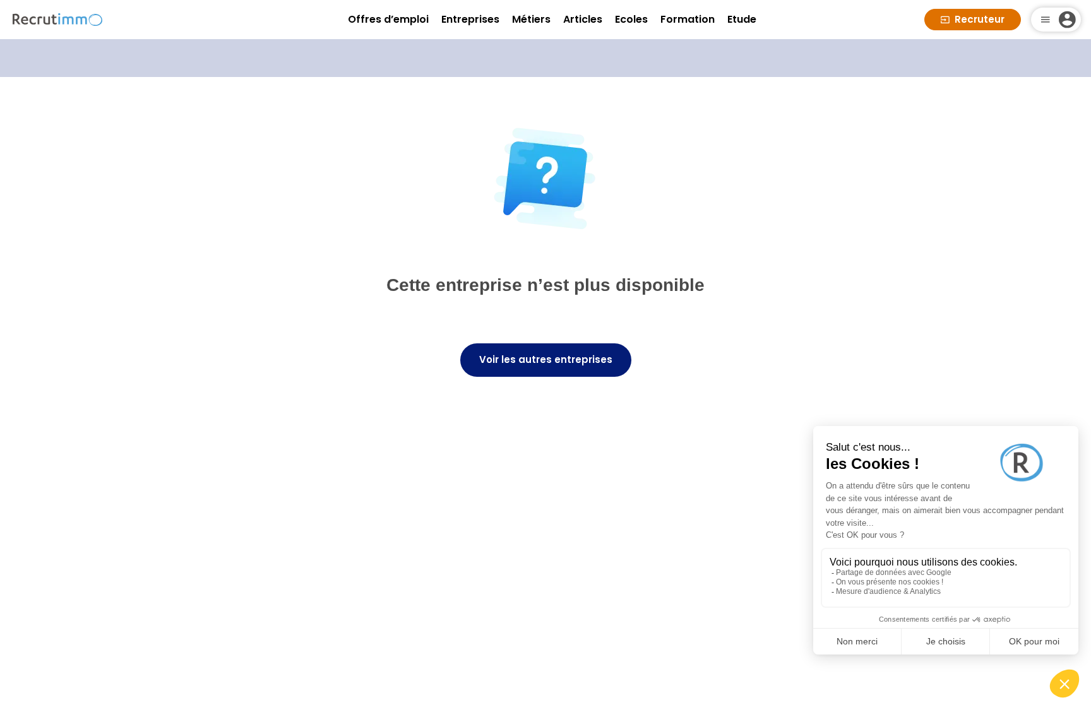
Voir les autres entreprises (545, 359)
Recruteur (980, 19)
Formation (687, 19)
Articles (582, 19)
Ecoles (631, 19)
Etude (741, 19)
